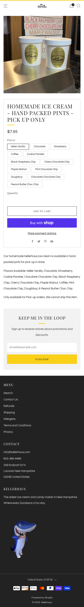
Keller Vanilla (18, 146)
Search (8, 393)
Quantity (12, 193)
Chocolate (39, 146)
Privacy (8, 431)
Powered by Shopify (42, 597)
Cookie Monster (35, 154)
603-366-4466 (12, 458)
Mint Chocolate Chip (46, 169)
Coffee (14, 154)
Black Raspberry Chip (23, 161)
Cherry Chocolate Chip (57, 161)
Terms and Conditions (17, 425)
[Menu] (5, 6)
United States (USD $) (40, 579)
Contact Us (11, 399)
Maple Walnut (19, 169)
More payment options (42, 233)
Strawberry (60, 146)
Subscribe (42, 359)
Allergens (9, 418)
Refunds (9, 406)
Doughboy (16, 177)
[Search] (78, 6)
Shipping (9, 412)
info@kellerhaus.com (17, 452)
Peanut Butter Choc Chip (25, 184)
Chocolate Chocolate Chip (46, 177)
